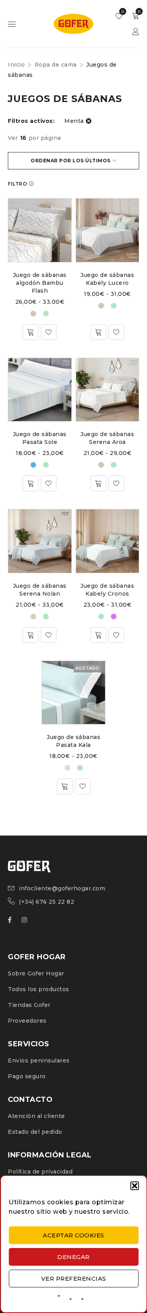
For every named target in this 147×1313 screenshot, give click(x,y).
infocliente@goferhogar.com (62, 888)
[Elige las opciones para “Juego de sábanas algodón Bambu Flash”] (30, 332)
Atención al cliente (36, 1116)
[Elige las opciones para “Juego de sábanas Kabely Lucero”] (98, 332)
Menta (74, 120)
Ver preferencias (73, 1278)
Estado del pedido (35, 1131)
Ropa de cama (55, 64)
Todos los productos (38, 989)
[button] (134, 1186)
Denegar (73, 1257)
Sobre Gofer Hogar (36, 973)
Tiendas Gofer (29, 1004)
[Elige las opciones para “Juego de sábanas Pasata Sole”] (30, 483)
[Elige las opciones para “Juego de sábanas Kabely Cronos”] (98, 635)
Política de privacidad (40, 1171)
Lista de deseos (122, 11)
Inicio (16, 64)
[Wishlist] (48, 332)
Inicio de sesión (135, 32)
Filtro (17, 184)
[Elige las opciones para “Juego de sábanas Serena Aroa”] (98, 483)
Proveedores (27, 1020)
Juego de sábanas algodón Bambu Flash (40, 282)
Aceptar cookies (73, 1235)
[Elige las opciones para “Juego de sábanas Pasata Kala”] (64, 786)
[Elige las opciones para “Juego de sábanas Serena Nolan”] (30, 635)
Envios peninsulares (39, 1060)
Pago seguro (27, 1076)
